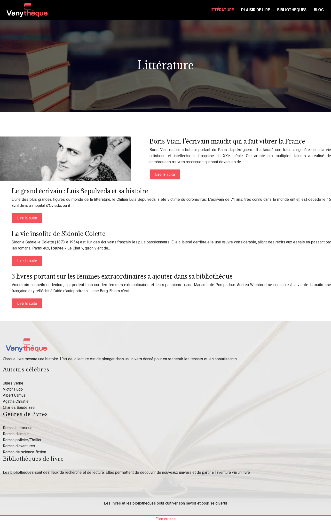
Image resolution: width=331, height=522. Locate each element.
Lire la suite (165, 174)
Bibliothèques (292, 10)
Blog (319, 10)
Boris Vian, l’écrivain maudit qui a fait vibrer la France (227, 141)
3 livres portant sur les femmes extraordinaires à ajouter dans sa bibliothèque (122, 276)
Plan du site (166, 519)
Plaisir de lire (255, 10)
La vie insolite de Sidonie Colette (58, 233)
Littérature (221, 10)
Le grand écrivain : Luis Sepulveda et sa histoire (80, 191)
